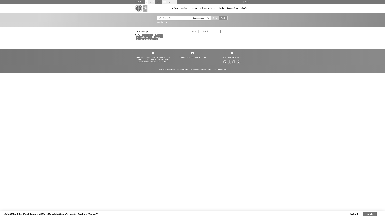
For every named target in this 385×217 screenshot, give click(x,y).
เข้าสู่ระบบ (247, 2)
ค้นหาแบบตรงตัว (198, 18)
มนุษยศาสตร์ (146, 35)
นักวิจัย (158, 35)
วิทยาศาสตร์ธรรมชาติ (143, 37)
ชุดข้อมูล (184, 8)
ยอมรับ (370, 214)
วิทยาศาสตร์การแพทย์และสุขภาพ (146, 39)
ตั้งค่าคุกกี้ (354, 214)
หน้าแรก (175, 8)
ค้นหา (215, 18)
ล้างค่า (223, 18)
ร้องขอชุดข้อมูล (232, 8)
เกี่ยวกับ (221, 8)
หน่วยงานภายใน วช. (207, 8)
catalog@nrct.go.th (234, 57)
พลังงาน (157, 37)
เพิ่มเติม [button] (244, 8)
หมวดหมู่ (194, 8)
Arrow (169, 2)
